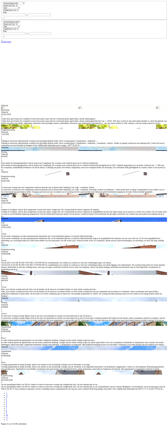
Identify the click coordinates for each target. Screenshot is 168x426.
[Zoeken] (4, 17)
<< (7, 395)
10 (7, 415)
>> (7, 417)
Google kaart (6, 42)
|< (6, 393)
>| (6, 420)
